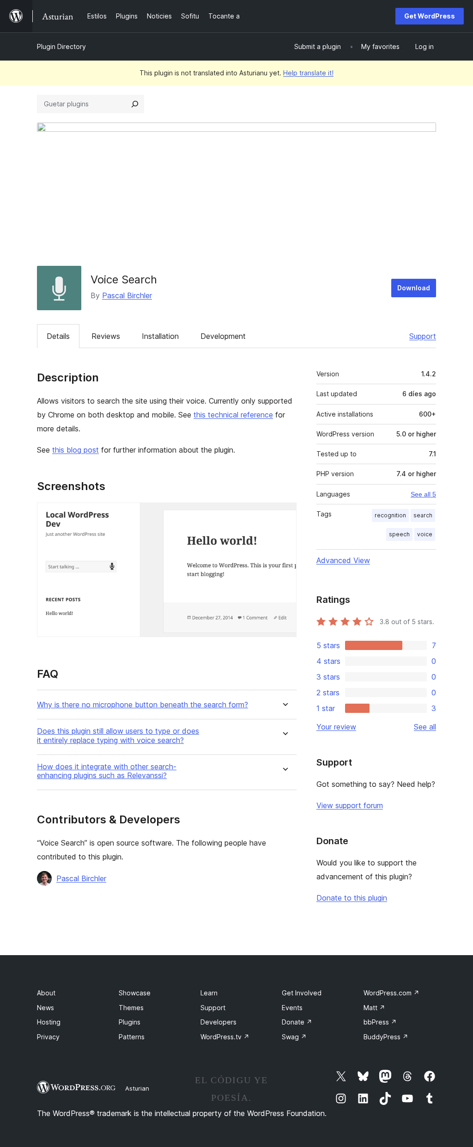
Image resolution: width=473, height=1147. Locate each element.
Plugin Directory (61, 46)
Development (223, 336)
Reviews (105, 336)
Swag (294, 1037)
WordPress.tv (224, 1037)
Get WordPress (429, 16)
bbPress (380, 1022)
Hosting (49, 1022)
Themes (131, 1008)
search (422, 515)
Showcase (135, 993)
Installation (160, 336)
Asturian (137, 1088)
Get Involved (301, 993)
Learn (209, 993)
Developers (218, 1022)
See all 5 (423, 494)
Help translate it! (308, 73)
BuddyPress (386, 1037)
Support (422, 336)
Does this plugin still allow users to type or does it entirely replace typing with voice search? (118, 735)
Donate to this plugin (351, 897)
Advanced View (343, 560)
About (46, 993)
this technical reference (233, 414)
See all (425, 726)
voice (424, 534)
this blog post (75, 449)
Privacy (48, 1037)
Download (413, 288)
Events (292, 1008)
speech (399, 534)
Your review (336, 726)
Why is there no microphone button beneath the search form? (142, 704)
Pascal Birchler (127, 295)
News (45, 1008)
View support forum (349, 805)
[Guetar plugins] (135, 104)
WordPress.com (391, 993)
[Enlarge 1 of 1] (284, 515)
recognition (390, 515)
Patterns (132, 1037)
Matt (374, 1008)
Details (58, 336)
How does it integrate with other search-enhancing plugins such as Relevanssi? (106, 771)
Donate (297, 1022)
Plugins (129, 1022)
